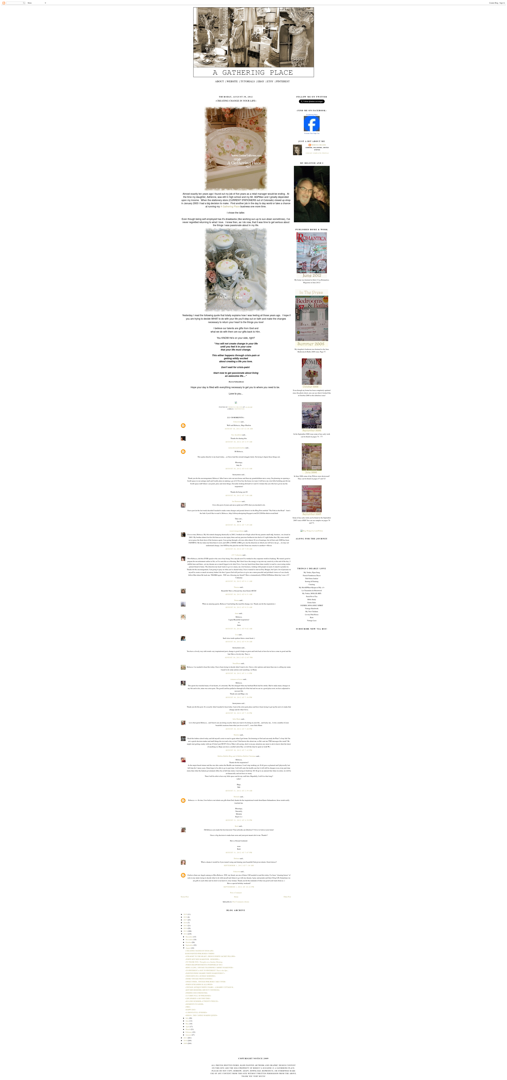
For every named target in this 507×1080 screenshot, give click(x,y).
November (189, 939)
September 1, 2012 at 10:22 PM (239, 887)
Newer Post (185, 897)
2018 (186, 917)
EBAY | (262, 81)
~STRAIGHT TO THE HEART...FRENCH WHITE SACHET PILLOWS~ (210, 956)
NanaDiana (237, 663)
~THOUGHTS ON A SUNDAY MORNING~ (200, 976)
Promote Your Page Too (311, 133)
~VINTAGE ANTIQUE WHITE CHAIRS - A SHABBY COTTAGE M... (209, 987)
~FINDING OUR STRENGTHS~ (196, 993)
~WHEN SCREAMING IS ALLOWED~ (199, 984)
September (190, 945)
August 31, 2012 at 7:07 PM (239, 852)
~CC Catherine (236, 555)
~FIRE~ (188, 1007)
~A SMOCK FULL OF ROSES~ (196, 1012)
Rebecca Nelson (318, 145)
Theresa (236, 587)
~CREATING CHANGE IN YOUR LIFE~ (199, 951)
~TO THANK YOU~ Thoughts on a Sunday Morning (203, 962)
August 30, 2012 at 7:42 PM (239, 750)
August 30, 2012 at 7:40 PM (239, 729)
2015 (186, 925)
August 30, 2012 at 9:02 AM (238, 628)
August (188, 948)
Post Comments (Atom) (241, 902)
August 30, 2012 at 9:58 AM (238, 641)
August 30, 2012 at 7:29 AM (238, 525)
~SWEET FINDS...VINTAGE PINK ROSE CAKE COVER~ (205, 981)
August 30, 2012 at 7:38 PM (239, 713)
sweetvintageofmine (236, 531)
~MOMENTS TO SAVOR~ (194, 1004)
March (188, 1029)
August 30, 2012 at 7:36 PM (239, 697)
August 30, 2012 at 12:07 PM (239, 657)
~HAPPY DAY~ (190, 1009)
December (189, 937)
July (187, 1018)
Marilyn (237, 735)
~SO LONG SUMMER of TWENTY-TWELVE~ (202, 1001)
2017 (186, 920)
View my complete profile (317, 153)
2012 (186, 934)
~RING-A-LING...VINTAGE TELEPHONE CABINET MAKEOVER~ (209, 967)
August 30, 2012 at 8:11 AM (238, 581)
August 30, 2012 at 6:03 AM (238, 468)
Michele (237, 796)
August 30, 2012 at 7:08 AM (238, 495)
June (187, 1021)
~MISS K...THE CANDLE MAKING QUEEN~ (201, 1015)
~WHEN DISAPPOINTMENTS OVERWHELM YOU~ (204, 965)
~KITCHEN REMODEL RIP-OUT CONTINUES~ (202, 990)
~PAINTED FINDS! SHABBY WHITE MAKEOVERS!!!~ (205, 973)
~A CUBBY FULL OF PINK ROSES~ (198, 995)
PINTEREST (283, 81)
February (189, 1032)
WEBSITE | (233, 81)
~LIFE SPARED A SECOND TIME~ (198, 998)
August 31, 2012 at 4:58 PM (239, 820)
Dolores (236, 858)
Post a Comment (236, 892)
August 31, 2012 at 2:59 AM (238, 790)
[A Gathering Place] (312, 130)
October (189, 942)
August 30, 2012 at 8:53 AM (238, 607)
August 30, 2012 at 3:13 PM (239, 673)
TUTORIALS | (249, 81)
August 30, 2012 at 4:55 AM (238, 442)
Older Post (287, 897)
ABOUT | (220, 81)
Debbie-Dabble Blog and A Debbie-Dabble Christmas (237, 756)
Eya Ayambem (236, 435)
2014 (186, 928)
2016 (186, 922)
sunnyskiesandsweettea (236, 448)
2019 (186, 914)
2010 (186, 1040)
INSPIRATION (239, 409)
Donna (236, 600)
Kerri (236, 826)
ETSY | (271, 81)
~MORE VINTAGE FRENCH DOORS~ (199, 979)
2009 (186, 1043)
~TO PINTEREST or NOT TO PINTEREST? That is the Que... (207, 970)
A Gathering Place (312, 114)
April (188, 1026)
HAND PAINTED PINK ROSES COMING (199, 953)
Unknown (236, 421)
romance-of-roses (237, 679)
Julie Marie (237, 719)
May (187, 1023)
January (189, 1035)
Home (236, 897)
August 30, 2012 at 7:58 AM (238, 549)
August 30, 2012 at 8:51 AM (238, 594)
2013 (186, 931)
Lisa (236, 634)
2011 (186, 1038)
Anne (237, 613)
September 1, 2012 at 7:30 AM (239, 865)
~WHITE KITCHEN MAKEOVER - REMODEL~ (202, 959)
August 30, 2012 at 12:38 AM (239, 428)
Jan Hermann (236, 501)
